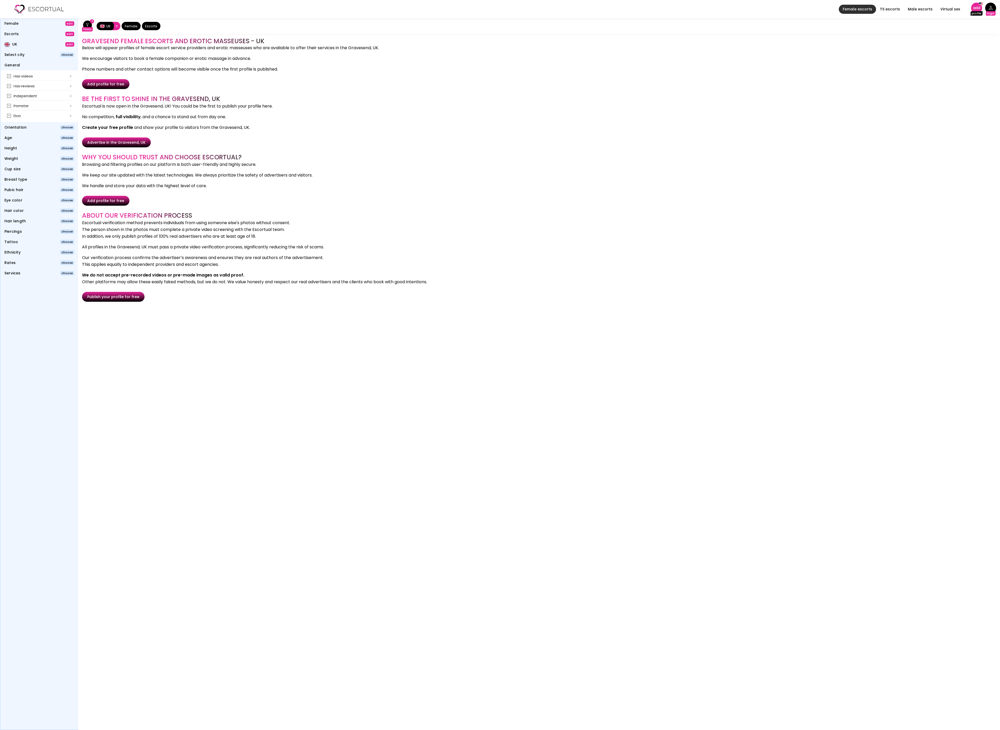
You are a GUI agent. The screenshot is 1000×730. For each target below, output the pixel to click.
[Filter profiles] (87, 26)
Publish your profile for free (113, 296)
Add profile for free (105, 84)
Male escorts (920, 9)
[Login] (990, 9)
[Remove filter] (115, 26)
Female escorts (857, 9)
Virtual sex (950, 9)
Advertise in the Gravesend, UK (116, 142)
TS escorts (890, 9)
